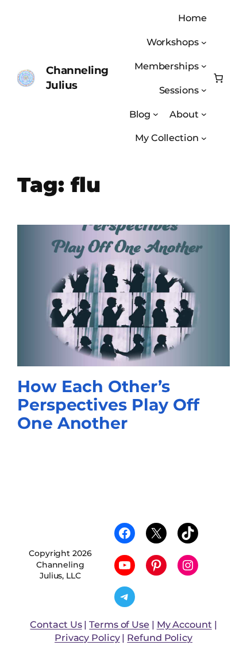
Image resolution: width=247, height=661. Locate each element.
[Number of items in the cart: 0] (218, 78)
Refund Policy (159, 637)
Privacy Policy (87, 637)
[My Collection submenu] (204, 138)
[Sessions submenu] (204, 90)
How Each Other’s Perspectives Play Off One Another (108, 404)
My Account (184, 624)
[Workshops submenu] (204, 42)
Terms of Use (119, 624)
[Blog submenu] (156, 114)
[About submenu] (204, 114)
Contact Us (56, 624)
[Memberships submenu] (204, 66)
